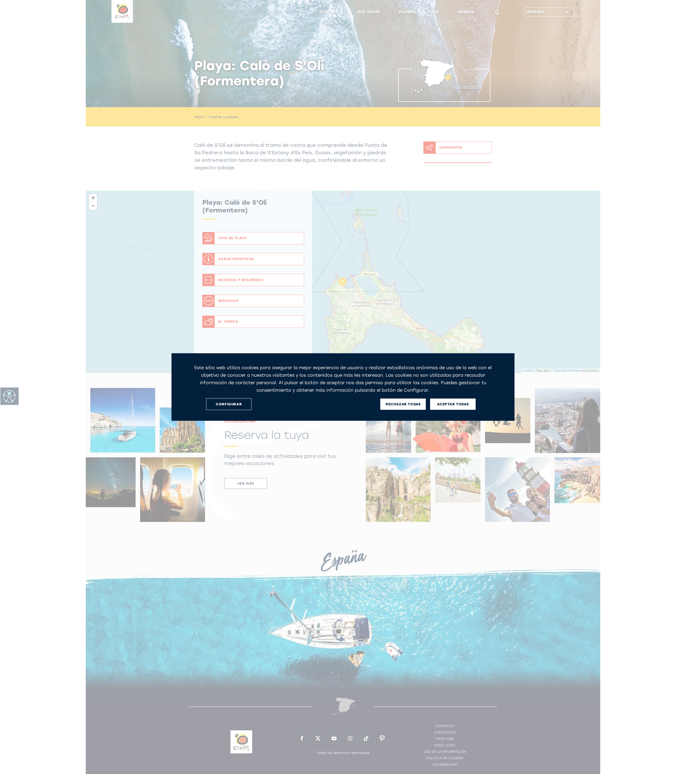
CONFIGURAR (229, 404)
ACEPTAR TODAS (453, 404)
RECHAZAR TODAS (403, 404)
